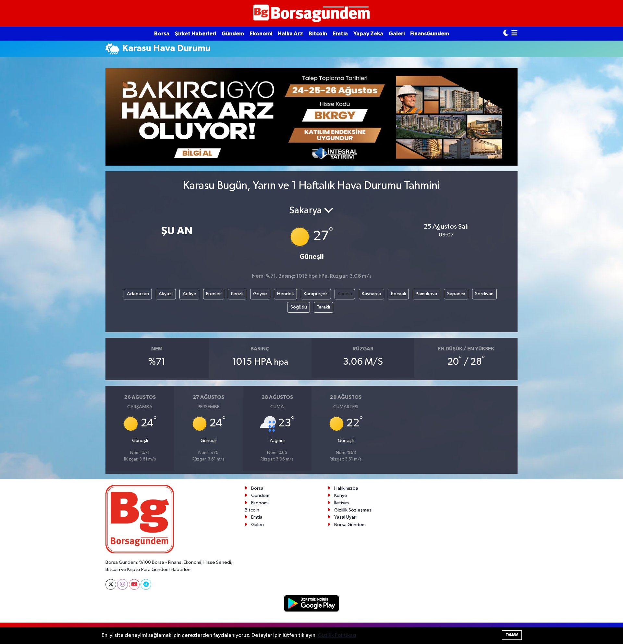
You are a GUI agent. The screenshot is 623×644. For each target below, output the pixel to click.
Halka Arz (290, 33)
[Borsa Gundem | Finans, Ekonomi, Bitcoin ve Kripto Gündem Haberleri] (311, 13)
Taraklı (323, 307)
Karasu (345, 293)
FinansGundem (429, 33)
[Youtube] (134, 584)
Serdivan (484, 293)
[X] (110, 584)
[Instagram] (122, 584)
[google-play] (311, 603)
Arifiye (189, 293)
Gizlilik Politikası (337, 635)
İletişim (341, 502)
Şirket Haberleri (195, 33)
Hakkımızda (346, 488)
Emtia (340, 33)
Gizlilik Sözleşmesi (353, 510)
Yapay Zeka (368, 33)
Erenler (213, 293)
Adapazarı (138, 293)
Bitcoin (318, 33)
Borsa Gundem (350, 524)
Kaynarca (371, 293)
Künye (340, 495)
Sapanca (456, 293)
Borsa (161, 33)
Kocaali (398, 293)
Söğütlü (298, 307)
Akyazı (166, 293)
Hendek (285, 293)
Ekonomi (261, 33)
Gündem (233, 33)
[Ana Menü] (514, 34)
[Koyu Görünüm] (505, 33)
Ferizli (237, 293)
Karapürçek (316, 293)
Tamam (512, 635)
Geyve (260, 293)
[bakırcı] (311, 117)
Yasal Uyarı (345, 517)
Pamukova (426, 293)
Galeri (397, 33)
